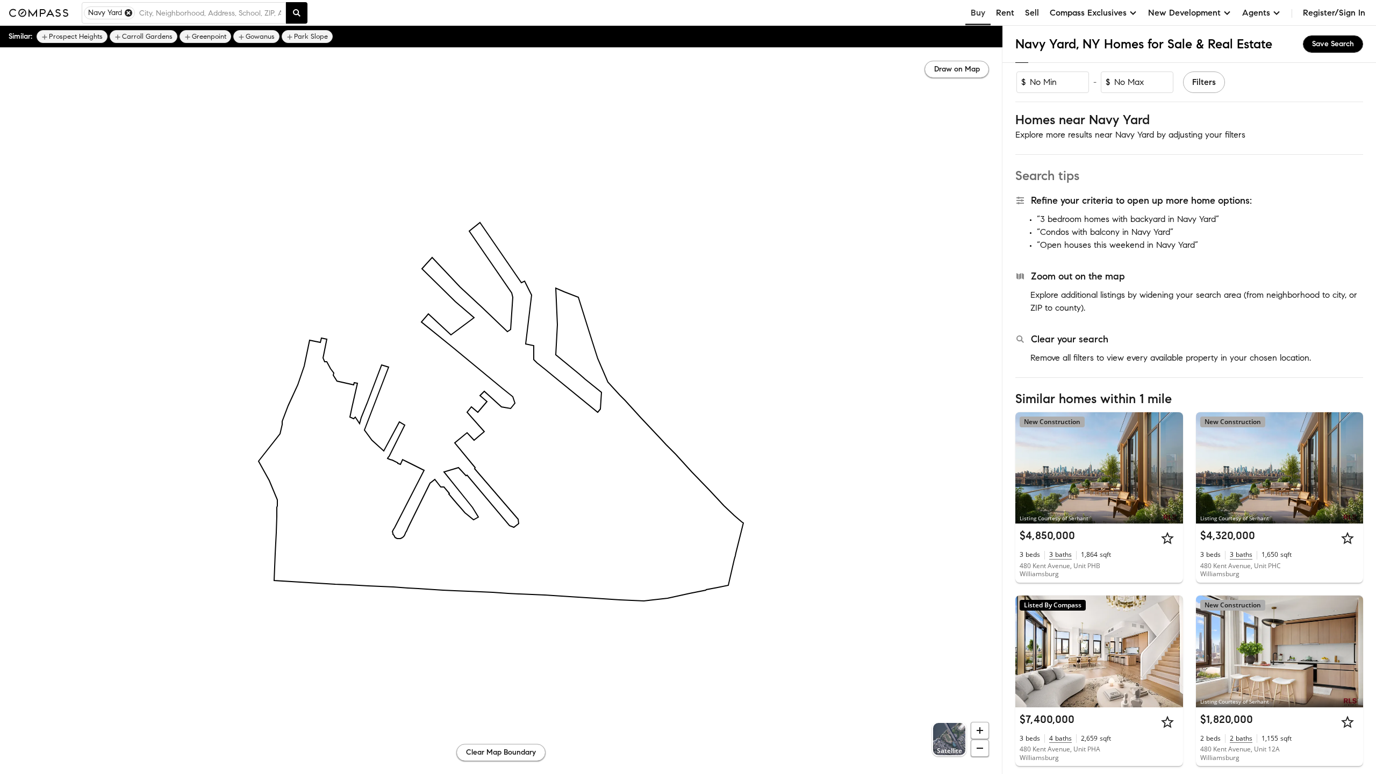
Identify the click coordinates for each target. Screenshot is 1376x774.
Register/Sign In (1334, 13)
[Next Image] (1170, 467)
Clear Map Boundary (501, 752)
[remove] (128, 13)
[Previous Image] (1028, 467)
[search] (296, 13)
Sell (1032, 13)
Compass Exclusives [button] (1088, 13)
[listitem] (72, 36)
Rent (1005, 13)
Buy (978, 13)
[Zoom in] (980, 730)
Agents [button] (1256, 13)
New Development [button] (1184, 13)
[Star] (1167, 538)
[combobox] (210, 13)
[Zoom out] (980, 748)
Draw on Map (957, 69)
